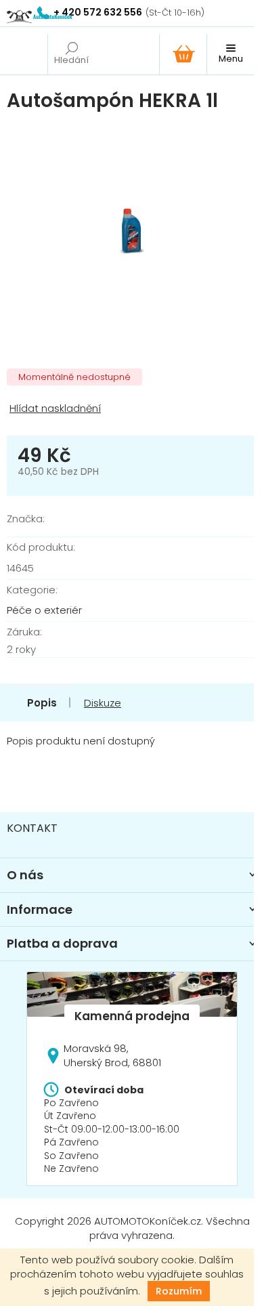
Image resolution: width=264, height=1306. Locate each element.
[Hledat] (71, 54)
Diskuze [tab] (102, 703)
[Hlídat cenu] (132, 409)
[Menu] (230, 54)
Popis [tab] (42, 703)
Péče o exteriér (44, 610)
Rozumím (179, 1291)
